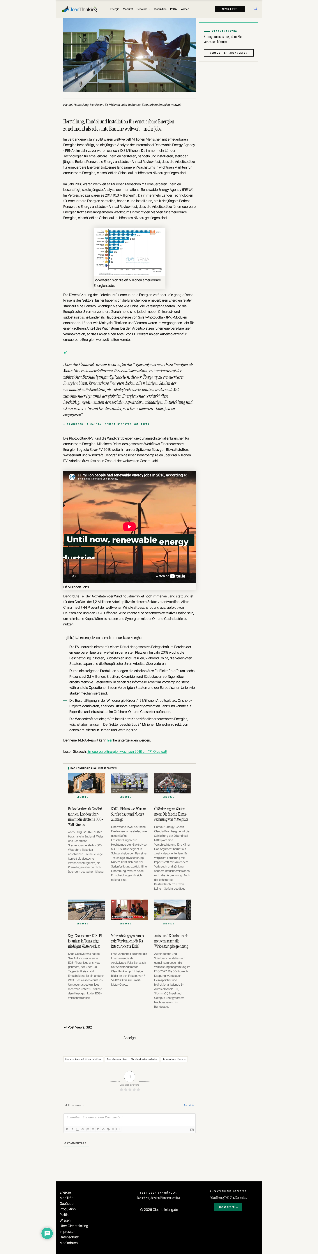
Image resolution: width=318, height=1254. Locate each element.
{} (113, 1129)
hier (110, 740)
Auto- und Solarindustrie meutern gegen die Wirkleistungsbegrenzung (171, 941)
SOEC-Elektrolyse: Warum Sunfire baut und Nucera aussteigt (128, 814)
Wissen (65, 1220)
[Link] (108, 1129)
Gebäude (66, 1203)
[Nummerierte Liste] (87, 1129)
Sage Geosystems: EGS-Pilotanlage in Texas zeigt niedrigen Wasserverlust (86, 941)
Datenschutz (69, 1237)
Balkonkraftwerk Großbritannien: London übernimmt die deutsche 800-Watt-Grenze (86, 816)
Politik (64, 1215)
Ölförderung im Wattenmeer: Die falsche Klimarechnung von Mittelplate (171, 814)
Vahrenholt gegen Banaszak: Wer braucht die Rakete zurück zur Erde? (128, 941)
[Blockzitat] (98, 1129)
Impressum (68, 1231)
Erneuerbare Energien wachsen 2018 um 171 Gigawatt (127, 751)
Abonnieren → (228, 1207)
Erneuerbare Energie (174, 1059)
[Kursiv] (72, 1129)
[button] (148, 9)
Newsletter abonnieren (229, 52)
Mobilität (66, 1198)
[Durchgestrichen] (82, 1129)
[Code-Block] (103, 1129)
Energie (65, 1192)
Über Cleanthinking (74, 1226)
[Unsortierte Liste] (93, 1129)
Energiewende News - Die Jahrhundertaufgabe (132, 1059)
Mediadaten (69, 1243)
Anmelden (189, 1105)
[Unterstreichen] (77, 1129)
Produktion (68, 1209)
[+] (118, 1129)
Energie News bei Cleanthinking (83, 1059)
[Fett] (67, 1129)
